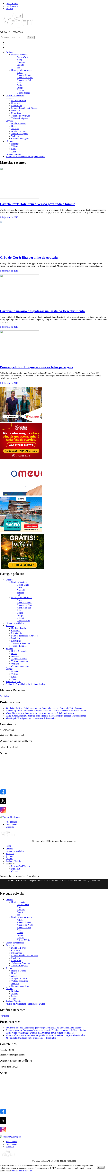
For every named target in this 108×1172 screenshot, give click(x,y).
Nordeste (21, 62)
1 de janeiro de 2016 (9, 217)
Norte (19, 60)
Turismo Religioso (19, 118)
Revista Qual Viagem (20, 866)
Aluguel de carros (19, 131)
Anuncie (9, 8)
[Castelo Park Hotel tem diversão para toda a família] (19, 198)
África (19, 72)
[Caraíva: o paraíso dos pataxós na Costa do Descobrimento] (19, 305)
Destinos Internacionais (21, 70)
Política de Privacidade (21, 1170)
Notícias (15, 144)
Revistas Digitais (13, 154)
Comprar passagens (20, 138)
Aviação (15, 128)
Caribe (20, 85)
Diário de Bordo (18, 100)
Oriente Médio (23, 93)
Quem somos (11, 824)
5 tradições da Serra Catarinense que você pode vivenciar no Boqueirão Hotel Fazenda (44, 708)
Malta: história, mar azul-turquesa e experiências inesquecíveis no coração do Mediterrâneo (46, 716)
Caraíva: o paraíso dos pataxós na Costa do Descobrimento (42, 311)
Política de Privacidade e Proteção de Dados (25, 156)
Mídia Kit (10, 827)
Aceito (101, 1167)
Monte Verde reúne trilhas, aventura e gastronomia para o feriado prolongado (40, 713)
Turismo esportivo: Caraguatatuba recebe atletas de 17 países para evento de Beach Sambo (46, 710)
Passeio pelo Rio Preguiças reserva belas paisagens (36, 367)
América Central (24, 75)
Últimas (9, 141)
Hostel (14, 126)
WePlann (15, 136)
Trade (13, 151)
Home (8, 846)
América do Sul (24, 80)
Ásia (19, 82)
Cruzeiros (15, 103)
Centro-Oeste (23, 57)
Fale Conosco (12, 6)
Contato (14, 871)
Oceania (20, 90)
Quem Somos (12, 3)
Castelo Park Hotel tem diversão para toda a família (37, 204)
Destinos (9, 52)
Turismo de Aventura (20, 116)
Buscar (30, 37)
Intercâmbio (16, 105)
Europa (20, 88)
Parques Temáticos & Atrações (24, 108)
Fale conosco (11, 822)
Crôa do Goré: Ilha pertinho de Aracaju (29, 257)
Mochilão (15, 110)
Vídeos (14, 146)
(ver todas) (4, 696)
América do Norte (25, 77)
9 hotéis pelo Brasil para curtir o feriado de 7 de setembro (31, 718)
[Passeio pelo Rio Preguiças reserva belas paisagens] (19, 361)
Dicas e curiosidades (15, 95)
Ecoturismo (16, 113)
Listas (13, 149)
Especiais (10, 98)
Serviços (9, 121)
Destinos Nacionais (19, 54)
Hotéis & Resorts (18, 123)
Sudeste (20, 65)
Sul (18, 67)
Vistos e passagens (19, 133)
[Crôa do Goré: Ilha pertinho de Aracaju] (19, 251)
